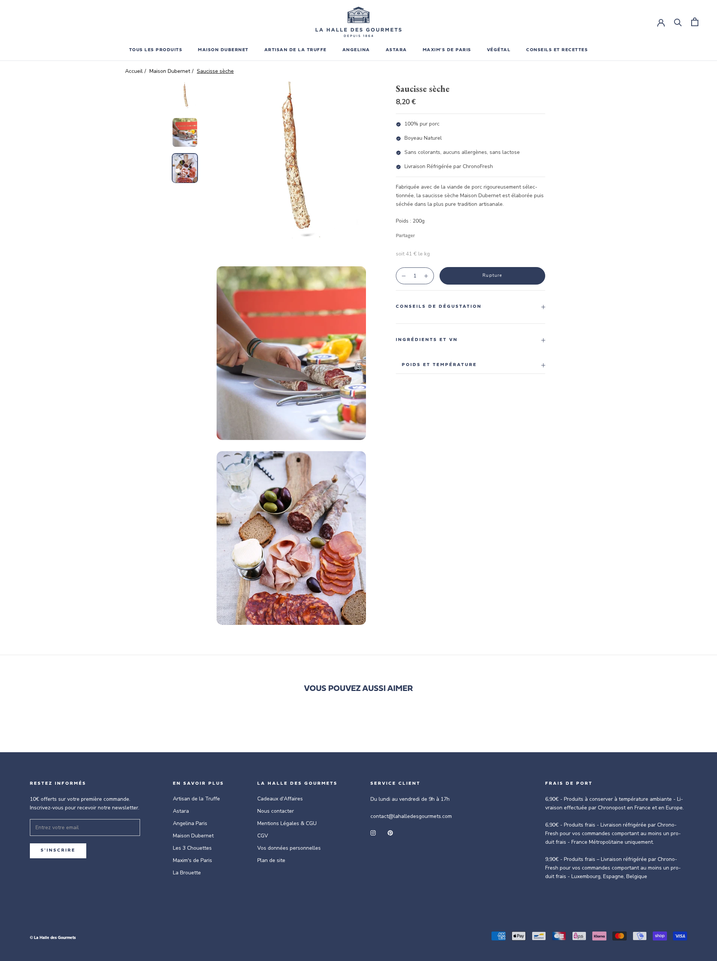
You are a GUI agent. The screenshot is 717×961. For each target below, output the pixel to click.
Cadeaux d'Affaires (280, 798)
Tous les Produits (156, 50)
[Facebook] (422, 234)
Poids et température (439, 365)
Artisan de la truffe (295, 50)
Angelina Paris (190, 823)
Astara (181, 811)
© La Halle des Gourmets (53, 938)
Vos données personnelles (289, 848)
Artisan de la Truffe (196, 798)
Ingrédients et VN (427, 340)
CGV (262, 835)
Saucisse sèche (215, 71)
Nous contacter (275, 811)
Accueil (134, 71)
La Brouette (187, 872)
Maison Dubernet (223, 50)
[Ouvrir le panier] (694, 22)
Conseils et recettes (557, 50)
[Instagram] (373, 832)
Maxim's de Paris (447, 50)
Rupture (492, 275)
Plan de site (271, 860)
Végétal (499, 50)
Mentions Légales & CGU (287, 823)
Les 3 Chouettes (192, 848)
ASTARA (396, 50)
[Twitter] (431, 234)
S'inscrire (58, 850)
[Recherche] (678, 22)
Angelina (356, 50)
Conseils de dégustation (439, 306)
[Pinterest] (441, 234)
